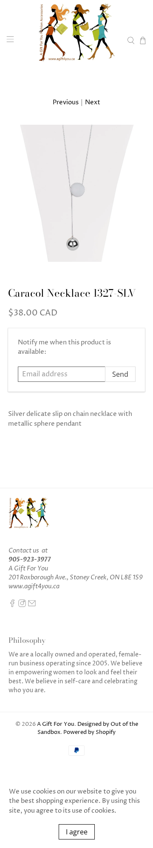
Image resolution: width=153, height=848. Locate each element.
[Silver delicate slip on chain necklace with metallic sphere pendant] (76, 193)
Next (92, 102)
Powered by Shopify (89, 732)
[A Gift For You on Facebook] (12, 605)
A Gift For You (55, 724)
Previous (66, 102)
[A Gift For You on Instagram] (22, 605)
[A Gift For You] (76, 40)
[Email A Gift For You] (32, 605)
